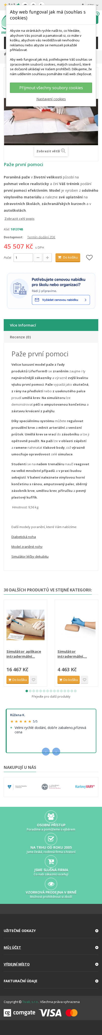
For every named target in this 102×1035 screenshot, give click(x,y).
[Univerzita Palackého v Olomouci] (17, 787)
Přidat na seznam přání (33, 680)
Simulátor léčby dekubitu (30, 556)
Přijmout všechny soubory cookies (51, 87)
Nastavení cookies (51, 99)
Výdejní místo (17, 964)
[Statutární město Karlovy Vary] (85, 787)
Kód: (7, 229)
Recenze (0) (20, 336)
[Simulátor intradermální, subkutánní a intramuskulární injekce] (76, 625)
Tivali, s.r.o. (30, 1002)
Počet (7, 257)
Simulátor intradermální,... (72, 654)
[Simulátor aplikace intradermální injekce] (25, 625)
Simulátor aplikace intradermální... (23, 654)
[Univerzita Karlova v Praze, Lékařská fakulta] (51, 787)
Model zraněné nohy (27, 546)
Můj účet (12, 947)
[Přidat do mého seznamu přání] (89, 257)
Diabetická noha (23, 537)
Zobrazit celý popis (7, 218)
